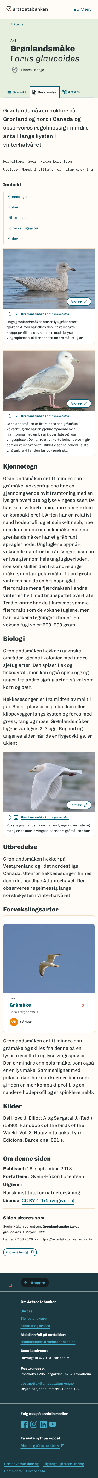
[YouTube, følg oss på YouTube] (52, 1424)
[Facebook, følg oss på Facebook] (24, 1424)
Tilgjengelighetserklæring (63, 1464)
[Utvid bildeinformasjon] (13, 314)
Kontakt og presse (35, 1326)
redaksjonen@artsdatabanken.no (48, 1342)
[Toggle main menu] (82, 9)
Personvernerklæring (21, 1464)
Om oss (26, 1311)
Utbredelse (17, 218)
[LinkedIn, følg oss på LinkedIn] (43, 1424)
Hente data (13, 1471)
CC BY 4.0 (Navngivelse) (48, 1200)
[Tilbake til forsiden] (27, 9)
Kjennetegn (17, 197)
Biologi (13, 207)
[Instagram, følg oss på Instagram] (33, 1424)
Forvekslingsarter (23, 228)
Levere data (35, 1471)
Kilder (12, 239)
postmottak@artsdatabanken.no (47, 1383)
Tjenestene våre (34, 1318)
